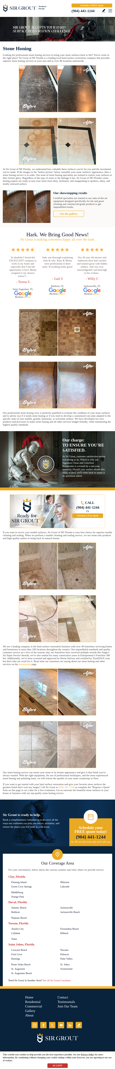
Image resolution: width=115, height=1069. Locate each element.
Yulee (14, 939)
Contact (63, 997)
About (29, 1015)
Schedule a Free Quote (87, 515)
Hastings (15, 958)
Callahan (15, 933)
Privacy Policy (87, 1054)
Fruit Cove (16, 954)
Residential (33, 1002)
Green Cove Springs (21, 886)
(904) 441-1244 (83, 11)
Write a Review (103, 10)
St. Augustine (18, 968)
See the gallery (69, 213)
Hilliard (64, 933)
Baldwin (15, 912)
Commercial (33, 1006)
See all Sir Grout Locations (57, 980)
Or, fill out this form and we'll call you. (91, 841)
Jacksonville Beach (70, 912)
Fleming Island (19, 882)
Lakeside (64, 886)
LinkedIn (70, 1025)
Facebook (43, 1025)
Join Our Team (68, 1006)
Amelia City (17, 928)
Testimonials (66, 1002)
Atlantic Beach (18, 907)
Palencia (64, 954)
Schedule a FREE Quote (92, 5)
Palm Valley (66, 958)
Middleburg (17, 892)
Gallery (30, 1011)
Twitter (52, 1025)
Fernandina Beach (69, 928)
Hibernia (64, 882)
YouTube (61, 1025)
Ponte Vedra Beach (21, 964)
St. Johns (65, 964)
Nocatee (64, 950)
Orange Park (17, 896)
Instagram (34, 1025)
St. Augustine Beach (21, 973)
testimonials (25, 664)
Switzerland (66, 968)
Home (29, 997)
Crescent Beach (19, 950)
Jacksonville (66, 907)
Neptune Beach (19, 917)
